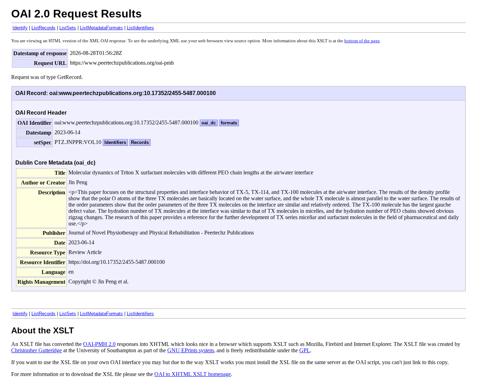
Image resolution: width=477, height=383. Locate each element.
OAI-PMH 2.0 (99, 344)
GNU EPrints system (190, 350)
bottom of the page (362, 40)
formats (229, 122)
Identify (20, 27)
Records (140, 142)
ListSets (67, 27)
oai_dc (208, 122)
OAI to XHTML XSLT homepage (192, 374)
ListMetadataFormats (101, 27)
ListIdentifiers (140, 27)
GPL (304, 350)
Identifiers (115, 142)
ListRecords (43, 27)
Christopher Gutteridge (36, 350)
